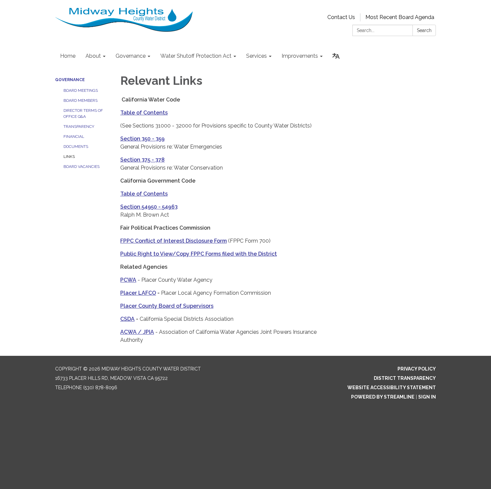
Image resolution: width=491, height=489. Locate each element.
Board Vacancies (81, 166)
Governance (70, 79)
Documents (75, 146)
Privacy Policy (416, 369)
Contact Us (341, 17)
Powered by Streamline (383, 397)
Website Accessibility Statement (391, 387)
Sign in (427, 397)
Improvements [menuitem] (300, 56)
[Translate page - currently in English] (336, 56)
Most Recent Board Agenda (399, 17)
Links (69, 156)
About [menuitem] (93, 56)
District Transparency (405, 378)
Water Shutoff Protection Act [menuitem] (195, 56)
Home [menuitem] (67, 56)
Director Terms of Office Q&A (83, 113)
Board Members (80, 100)
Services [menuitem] (256, 56)
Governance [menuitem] (131, 56)
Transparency (78, 126)
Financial (73, 136)
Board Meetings (80, 90)
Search (424, 30)
